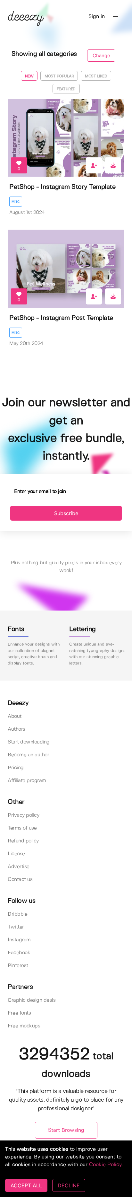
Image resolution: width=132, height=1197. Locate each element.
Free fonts (19, 1013)
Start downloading (29, 742)
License (16, 853)
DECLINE (69, 1185)
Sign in (96, 16)
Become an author (28, 755)
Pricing (16, 767)
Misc (16, 201)
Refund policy (23, 841)
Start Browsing (66, 1130)
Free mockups (24, 1026)
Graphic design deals (31, 1000)
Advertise (18, 866)
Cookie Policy (105, 1164)
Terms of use (22, 828)
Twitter (16, 927)
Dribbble (17, 914)
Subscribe (66, 513)
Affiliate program (27, 780)
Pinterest (18, 965)
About (14, 716)
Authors (16, 729)
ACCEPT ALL (26, 1185)
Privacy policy (23, 815)
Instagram (19, 939)
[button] (115, 16)
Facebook (19, 952)
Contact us (20, 879)
